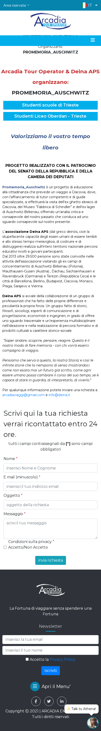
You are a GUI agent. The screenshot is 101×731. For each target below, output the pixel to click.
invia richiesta (50, 560)
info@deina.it (59, 395)
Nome (11, 458)
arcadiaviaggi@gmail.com (23, 395)
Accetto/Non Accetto (28, 547)
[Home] (51, 21)
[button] (88, 5)
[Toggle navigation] (92, 40)
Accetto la (52, 659)
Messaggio (15, 514)
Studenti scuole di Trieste (50, 105)
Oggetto (13, 495)
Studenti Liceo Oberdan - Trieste (50, 116)
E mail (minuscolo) (22, 477)
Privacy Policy (62, 659)
